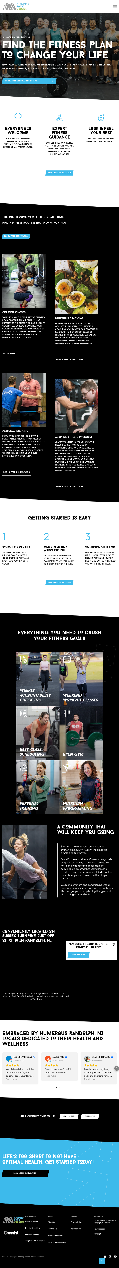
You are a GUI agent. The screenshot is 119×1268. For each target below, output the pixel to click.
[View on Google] (9, 1059)
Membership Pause (55, 1235)
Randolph (97, 1234)
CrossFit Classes (31, 1222)
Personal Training (32, 1234)
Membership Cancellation (58, 1242)
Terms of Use (76, 1229)
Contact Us (52, 1229)
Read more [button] (11, 1079)
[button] (2, 1068)
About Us (51, 1222)
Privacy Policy (76, 1222)
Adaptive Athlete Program (35, 1241)
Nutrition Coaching (32, 1228)
